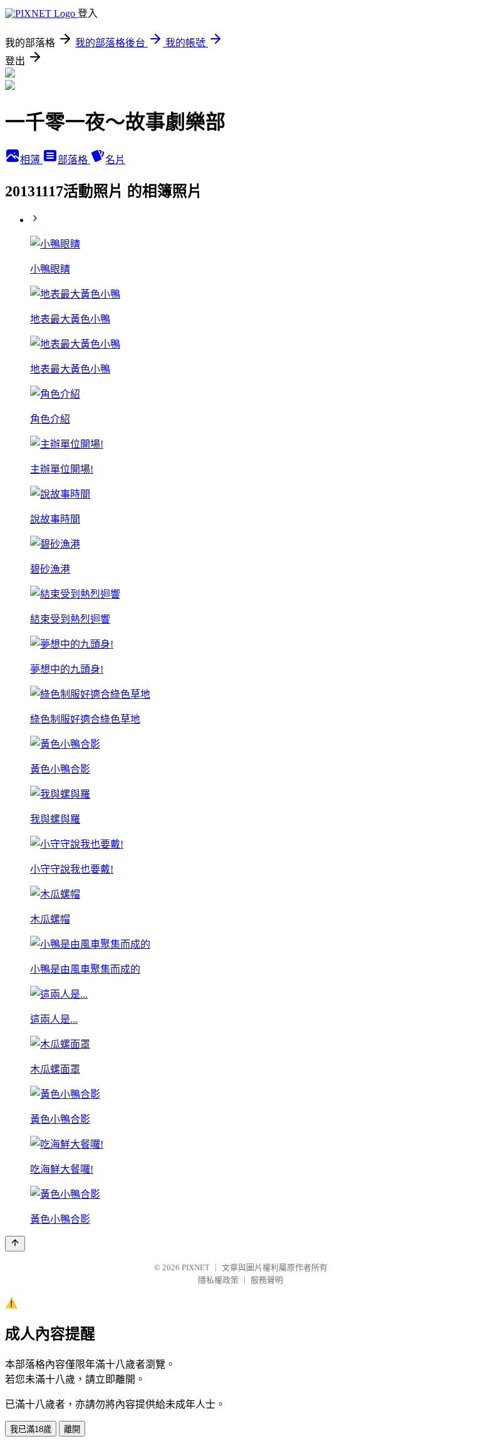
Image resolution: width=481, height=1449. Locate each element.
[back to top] (15, 1243)
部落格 (74, 159)
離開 (72, 1429)
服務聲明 (267, 1280)
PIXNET (196, 1267)
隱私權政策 (218, 1280)
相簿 (31, 159)
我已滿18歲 (30, 1429)
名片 (115, 159)
